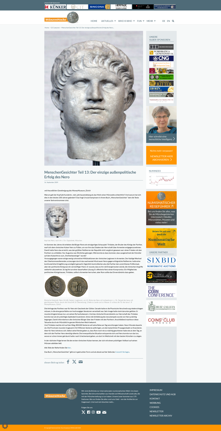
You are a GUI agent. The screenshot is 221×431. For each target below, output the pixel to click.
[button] (5, 426)
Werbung (155, 402)
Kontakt (155, 398)
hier (69, 348)
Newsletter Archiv (161, 415)
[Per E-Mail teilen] (80, 363)
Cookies (154, 407)
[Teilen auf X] (74, 363)
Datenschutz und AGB (163, 394)
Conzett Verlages (122, 352)
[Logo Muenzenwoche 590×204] (61, 17)
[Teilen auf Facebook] (68, 363)
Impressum (156, 390)
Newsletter (156, 411)
